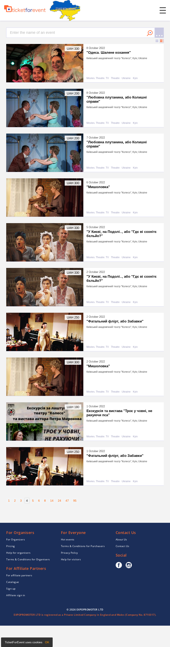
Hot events (67, 539)
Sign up (11, 588)
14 (51, 500)
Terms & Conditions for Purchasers (83, 546)
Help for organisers (18, 553)
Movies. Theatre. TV (97, 78)
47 (67, 500)
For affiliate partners (19, 575)
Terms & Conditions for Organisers (28, 559)
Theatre (115, 78)
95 (74, 500)
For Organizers (15, 539)
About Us (121, 539)
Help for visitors (71, 559)
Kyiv (135, 78)
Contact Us (122, 546)
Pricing (10, 546)
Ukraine (126, 78)
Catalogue (12, 582)
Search (150, 33)
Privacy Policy (69, 553)
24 (59, 500)
